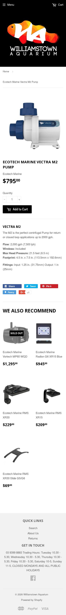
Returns (33, 538)
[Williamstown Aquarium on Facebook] (33, 579)
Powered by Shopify (31, 600)
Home (6, 71)
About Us (33, 533)
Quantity (7, 193)
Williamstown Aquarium (35, 594)
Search (33, 528)
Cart (60, 4)
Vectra (9, 227)
